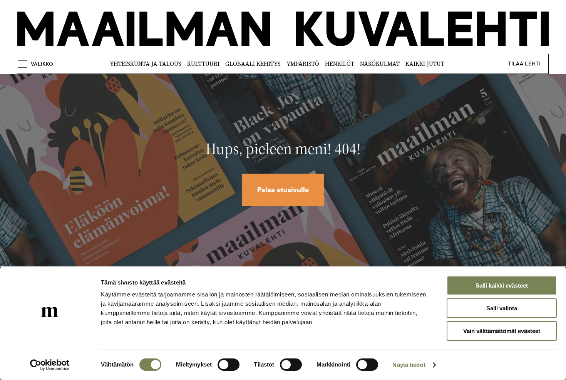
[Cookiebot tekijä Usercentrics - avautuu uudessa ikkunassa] (50, 365)
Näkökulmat (380, 64)
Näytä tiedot (408, 365)
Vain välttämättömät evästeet (501, 331)
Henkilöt (339, 64)
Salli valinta (501, 308)
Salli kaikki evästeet (502, 285)
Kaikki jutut (424, 64)
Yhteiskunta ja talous (145, 64)
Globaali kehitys (253, 64)
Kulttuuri (203, 64)
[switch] (228, 364)
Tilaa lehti (524, 63)
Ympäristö (302, 64)
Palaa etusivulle (283, 189)
